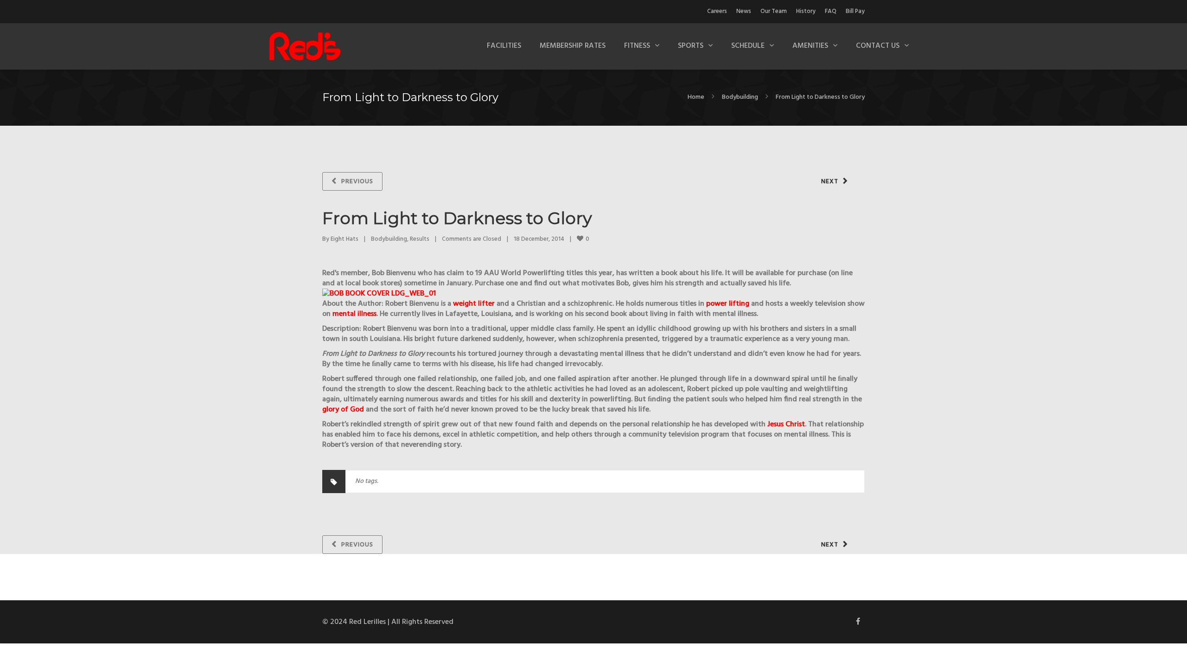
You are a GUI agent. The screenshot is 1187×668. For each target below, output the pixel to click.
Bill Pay (855, 11)
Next (829, 181)
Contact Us (878, 46)
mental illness (354, 314)
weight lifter (474, 304)
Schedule (748, 46)
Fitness (637, 46)
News (743, 11)
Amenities (810, 46)
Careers (717, 11)
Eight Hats (344, 239)
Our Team (773, 11)
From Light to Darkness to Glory (457, 218)
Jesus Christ (786, 424)
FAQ (830, 11)
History (806, 11)
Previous (357, 181)
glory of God (343, 410)
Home (696, 97)
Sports (690, 46)
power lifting (727, 304)
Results (419, 239)
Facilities (504, 46)
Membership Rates (573, 46)
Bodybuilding (740, 97)
